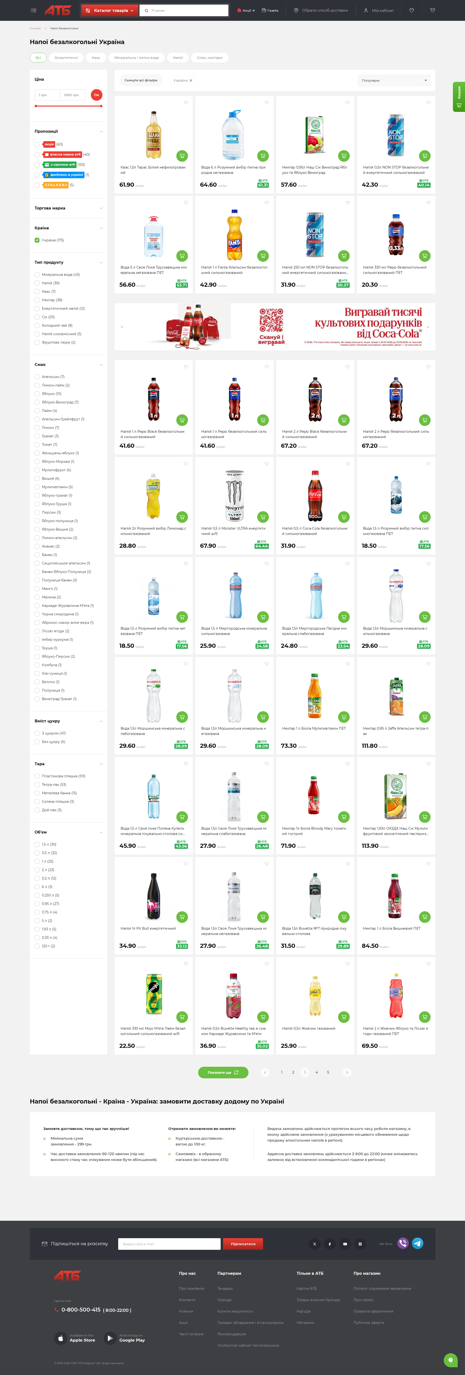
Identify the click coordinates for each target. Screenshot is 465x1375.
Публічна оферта (369, 1323)
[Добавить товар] (182, 156)
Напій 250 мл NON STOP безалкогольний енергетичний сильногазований (315, 272)
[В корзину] (432, 10)
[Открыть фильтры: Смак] (101, 364)
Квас (96, 57)
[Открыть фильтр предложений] (101, 131)
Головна (35, 28)
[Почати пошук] (145, 10)
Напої (178, 57)
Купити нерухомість (235, 1311)
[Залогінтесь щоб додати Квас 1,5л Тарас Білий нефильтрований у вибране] (186, 103)
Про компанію (191, 1288)
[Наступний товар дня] (428, 327)
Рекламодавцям (231, 1334)
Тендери (225, 1288)
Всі (38, 57)
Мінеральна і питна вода (136, 57)
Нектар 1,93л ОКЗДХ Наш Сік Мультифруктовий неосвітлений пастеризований (395, 833)
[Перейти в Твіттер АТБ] (314, 1244)
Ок (96, 95)
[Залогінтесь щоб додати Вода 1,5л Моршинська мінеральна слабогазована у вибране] (186, 664)
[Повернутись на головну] (58, 10)
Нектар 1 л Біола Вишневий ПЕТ (391, 928)
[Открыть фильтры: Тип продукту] (101, 262)
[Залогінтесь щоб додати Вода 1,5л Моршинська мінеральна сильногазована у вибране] (428, 564)
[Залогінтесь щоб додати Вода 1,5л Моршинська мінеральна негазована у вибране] (267, 664)
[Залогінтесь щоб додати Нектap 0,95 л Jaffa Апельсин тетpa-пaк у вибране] (428, 664)
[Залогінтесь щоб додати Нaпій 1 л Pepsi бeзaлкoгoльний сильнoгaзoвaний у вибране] (267, 367)
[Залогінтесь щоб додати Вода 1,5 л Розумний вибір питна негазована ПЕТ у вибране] (186, 564)
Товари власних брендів (318, 1300)
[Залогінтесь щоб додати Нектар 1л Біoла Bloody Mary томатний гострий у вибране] (348, 764)
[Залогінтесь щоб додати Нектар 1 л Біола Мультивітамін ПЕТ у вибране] (348, 664)
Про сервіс (364, 1300)
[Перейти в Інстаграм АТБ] (360, 1244)
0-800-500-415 (81, 1310)
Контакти (187, 1300)
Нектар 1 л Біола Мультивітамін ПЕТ (314, 728)
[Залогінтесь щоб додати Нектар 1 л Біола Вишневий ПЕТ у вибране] (428, 864)
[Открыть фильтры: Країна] (101, 228)
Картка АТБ (307, 1288)
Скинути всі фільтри (140, 80)
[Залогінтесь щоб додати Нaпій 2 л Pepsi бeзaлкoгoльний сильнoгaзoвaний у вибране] (428, 367)
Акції (183, 1323)
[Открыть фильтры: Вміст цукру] (101, 721)
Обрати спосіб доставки (325, 10)
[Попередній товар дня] (122, 327)
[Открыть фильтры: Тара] (101, 764)
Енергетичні (66, 57)
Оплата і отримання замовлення (382, 1288)
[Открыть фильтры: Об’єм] (101, 832)
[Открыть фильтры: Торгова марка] (101, 208)
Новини (186, 1311)
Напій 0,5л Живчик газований (308, 1028)
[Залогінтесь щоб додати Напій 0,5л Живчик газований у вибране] (348, 964)
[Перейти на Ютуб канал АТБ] (345, 1244)
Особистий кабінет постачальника (248, 1345)
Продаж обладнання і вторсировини (250, 1323)
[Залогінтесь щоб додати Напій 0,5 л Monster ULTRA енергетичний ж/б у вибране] (267, 464)
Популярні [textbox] (371, 80)
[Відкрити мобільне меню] (33, 10)
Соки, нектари (210, 57)
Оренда (224, 1300)
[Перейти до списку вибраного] (412, 10)
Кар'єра (303, 1311)
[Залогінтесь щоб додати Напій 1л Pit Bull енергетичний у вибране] (186, 864)
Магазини (305, 1323)
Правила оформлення (373, 1311)
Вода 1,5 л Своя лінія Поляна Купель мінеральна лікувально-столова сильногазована (154, 833)
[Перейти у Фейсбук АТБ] (330, 1244)
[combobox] (394, 80)
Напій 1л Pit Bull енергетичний (148, 928)
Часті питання (191, 1334)
